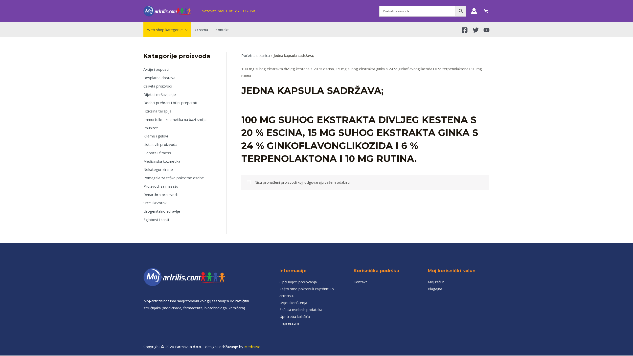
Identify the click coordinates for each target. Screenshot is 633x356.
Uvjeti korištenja (293, 302)
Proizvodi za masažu (160, 186)
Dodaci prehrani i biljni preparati (170, 102)
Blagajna (435, 288)
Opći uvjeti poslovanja (298, 281)
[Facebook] (465, 30)
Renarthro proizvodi (160, 194)
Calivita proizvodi (157, 86)
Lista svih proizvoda (160, 144)
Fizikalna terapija (157, 111)
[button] (185, 29)
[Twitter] (476, 30)
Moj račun (436, 281)
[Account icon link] (474, 11)
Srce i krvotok (154, 202)
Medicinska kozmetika (161, 161)
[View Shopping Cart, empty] (486, 11)
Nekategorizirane (158, 169)
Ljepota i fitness (157, 152)
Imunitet (150, 127)
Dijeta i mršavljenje (159, 94)
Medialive (252, 346)
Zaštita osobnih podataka (300, 309)
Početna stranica (255, 55)
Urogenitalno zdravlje (161, 211)
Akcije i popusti (156, 69)
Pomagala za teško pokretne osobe (173, 177)
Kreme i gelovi (155, 136)
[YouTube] (486, 30)
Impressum (289, 323)
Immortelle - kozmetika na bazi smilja (174, 119)
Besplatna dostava (159, 77)
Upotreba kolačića (294, 316)
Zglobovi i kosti (156, 219)
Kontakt (360, 281)
